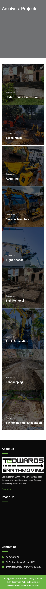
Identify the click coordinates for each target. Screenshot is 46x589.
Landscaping (14, 382)
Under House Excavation (22, 97)
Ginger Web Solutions (30, 585)
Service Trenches (17, 219)
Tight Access (15, 260)
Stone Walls (14, 138)
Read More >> (8, 489)
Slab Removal (15, 300)
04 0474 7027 (12, 557)
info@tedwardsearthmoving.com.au (23, 567)
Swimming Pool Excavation (24, 422)
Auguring (12, 178)
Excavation (10, 93)
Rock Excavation (17, 341)
